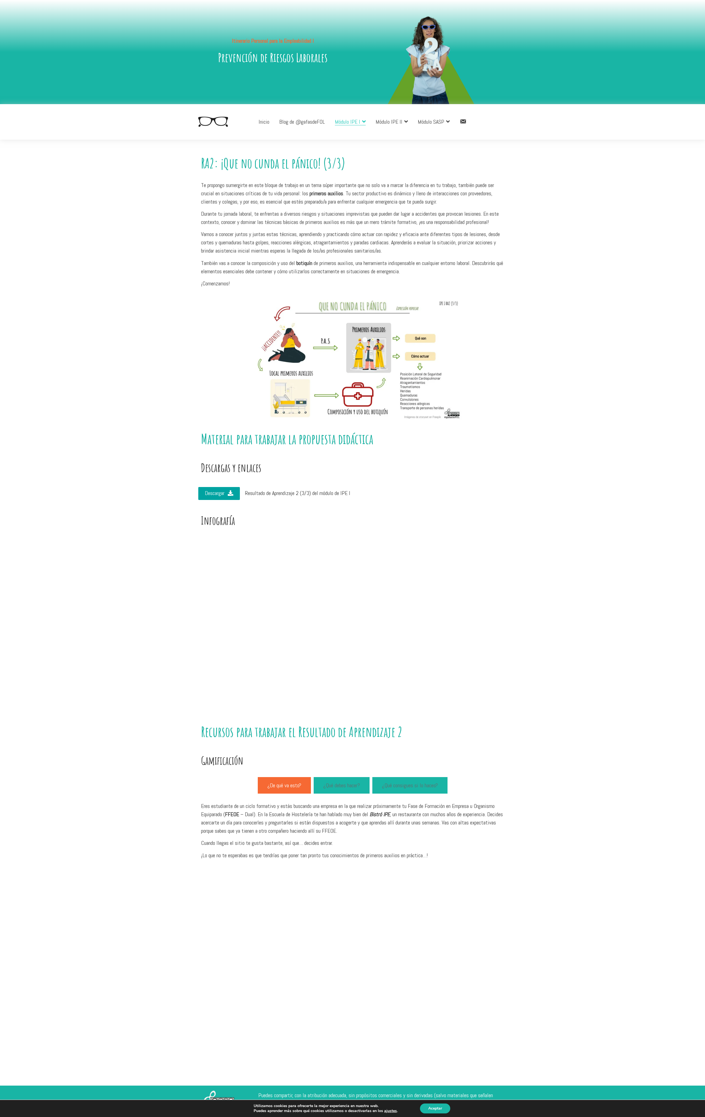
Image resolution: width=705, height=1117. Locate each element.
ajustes (390, 1110)
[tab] (284, 785)
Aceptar (435, 1108)
